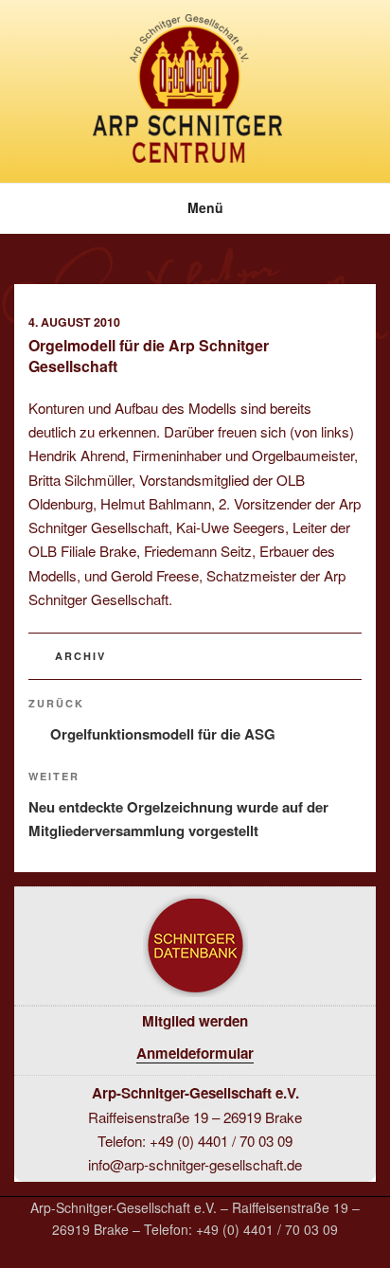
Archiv (80, 656)
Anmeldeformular (195, 1053)
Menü (205, 207)
